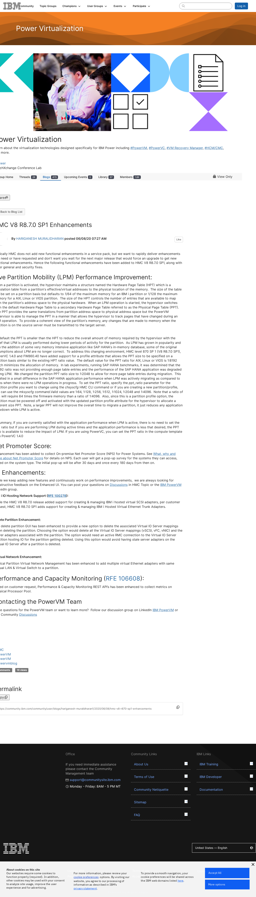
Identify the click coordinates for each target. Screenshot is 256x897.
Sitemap (140, 802)
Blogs (50, 177)
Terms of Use (144, 777)
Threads (27, 177)
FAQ (137, 815)
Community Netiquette (151, 790)
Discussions (119, 485)
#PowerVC (157, 148)
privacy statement (85, 888)
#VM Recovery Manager (185, 148)
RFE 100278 (57, 496)
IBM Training (209, 764)
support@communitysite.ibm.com (95, 780)
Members (129, 177)
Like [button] (178, 239)
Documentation (211, 790)
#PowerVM (138, 148)
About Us (141, 764)
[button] (71, 6)
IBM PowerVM (170, 485)
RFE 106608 (123, 578)
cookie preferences (86, 877)
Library (105, 177)
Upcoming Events (77, 177)
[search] (183, 6)
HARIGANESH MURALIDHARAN (40, 239)
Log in (241, 6)
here (181, 880)
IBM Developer (211, 777)
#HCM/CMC (214, 148)
